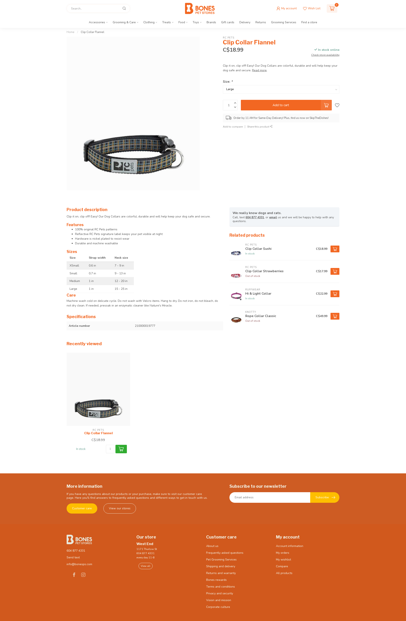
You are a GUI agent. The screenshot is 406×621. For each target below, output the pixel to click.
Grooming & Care (124, 22)
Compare (282, 566)
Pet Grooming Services (221, 560)
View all (145, 566)
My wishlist (283, 560)
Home (70, 32)
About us (212, 546)
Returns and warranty (221, 573)
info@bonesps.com (79, 564)
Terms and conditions (220, 587)
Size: (228, 81)
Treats (166, 22)
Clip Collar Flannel (92, 32)
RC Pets (228, 38)
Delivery (244, 22)
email (273, 217)
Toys (196, 22)
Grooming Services (283, 22)
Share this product (258, 126)
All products (284, 573)
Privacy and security (219, 593)
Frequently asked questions (224, 553)
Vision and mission (218, 600)
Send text (73, 557)
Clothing (149, 22)
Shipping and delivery (220, 566)
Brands (211, 22)
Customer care (82, 508)
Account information (289, 546)
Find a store (309, 22)
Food (181, 22)
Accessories (97, 22)
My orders (282, 553)
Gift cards (227, 22)
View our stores (119, 508)
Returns (260, 22)
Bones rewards (216, 580)
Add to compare (233, 126)
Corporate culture (218, 607)
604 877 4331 (255, 217)
